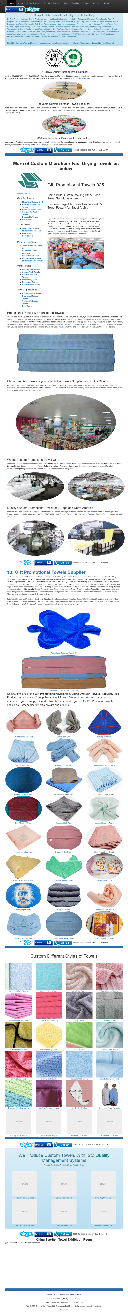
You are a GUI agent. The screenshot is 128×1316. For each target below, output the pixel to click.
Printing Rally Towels (18, 1135)
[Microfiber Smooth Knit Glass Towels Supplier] (109, 1064)
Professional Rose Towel (23, 736)
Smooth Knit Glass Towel (109, 1079)
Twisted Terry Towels (109, 1049)
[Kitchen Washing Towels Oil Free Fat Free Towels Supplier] (18, 976)
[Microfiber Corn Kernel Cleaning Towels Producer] (49, 1064)
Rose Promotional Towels (104, 852)
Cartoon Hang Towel (109, 1135)
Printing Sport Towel (24, 909)
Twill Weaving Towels (109, 991)
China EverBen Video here (79, 78)
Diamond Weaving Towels (18, 1108)
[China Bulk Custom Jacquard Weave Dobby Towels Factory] (49, 976)
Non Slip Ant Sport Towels (49, 1108)
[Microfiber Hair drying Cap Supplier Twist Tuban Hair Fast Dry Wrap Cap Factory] (79, 1093)
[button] (33, 3)
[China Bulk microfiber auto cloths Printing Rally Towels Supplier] (18, 1121)
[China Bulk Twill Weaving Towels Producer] (109, 976)
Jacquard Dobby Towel (49, 991)
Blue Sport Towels (104, 736)
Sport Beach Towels (49, 1135)
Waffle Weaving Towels (49, 1049)
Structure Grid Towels (79, 1079)
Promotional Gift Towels (104, 909)
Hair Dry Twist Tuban (79, 1108)
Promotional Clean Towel (64, 794)
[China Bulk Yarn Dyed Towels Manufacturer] (79, 976)
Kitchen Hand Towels (79, 1135)
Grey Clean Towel (64, 736)
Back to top (64, 1309)
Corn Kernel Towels (49, 1079)
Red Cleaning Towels (23, 823)
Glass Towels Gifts (23, 765)
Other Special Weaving (49, 1020)
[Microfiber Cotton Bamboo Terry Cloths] (79, 1005)
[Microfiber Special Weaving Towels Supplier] (49, 1005)
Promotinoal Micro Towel (23, 852)
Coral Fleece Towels (18, 1049)
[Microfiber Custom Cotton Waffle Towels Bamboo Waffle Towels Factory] (49, 1035)
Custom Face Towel (104, 880)
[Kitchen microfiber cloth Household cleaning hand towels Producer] (79, 1121)
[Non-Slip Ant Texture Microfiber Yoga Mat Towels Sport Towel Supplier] (49, 1093)
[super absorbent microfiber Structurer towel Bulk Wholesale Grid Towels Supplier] (79, 1064)
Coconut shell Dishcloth (18, 1020)
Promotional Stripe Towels (64, 938)
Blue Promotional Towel (23, 794)
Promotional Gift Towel (64, 765)
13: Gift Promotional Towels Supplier (46, 572)
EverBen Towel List (23, 193)
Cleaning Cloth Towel (64, 823)
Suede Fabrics (79, 1049)
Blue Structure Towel (23, 938)
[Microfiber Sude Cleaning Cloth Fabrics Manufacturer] (79, 1035)
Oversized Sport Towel (64, 852)
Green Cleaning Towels (64, 880)
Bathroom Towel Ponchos (109, 1108)
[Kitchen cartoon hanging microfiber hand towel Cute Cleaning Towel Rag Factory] (109, 1121)
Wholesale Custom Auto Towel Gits (64, 690)
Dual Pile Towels (109, 1020)
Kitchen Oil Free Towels (18, 991)
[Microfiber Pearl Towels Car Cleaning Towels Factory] (18, 1064)
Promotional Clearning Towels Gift (64, 653)
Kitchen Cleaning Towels (104, 823)
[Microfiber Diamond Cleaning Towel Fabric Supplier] (18, 1093)
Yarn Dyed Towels (79, 991)
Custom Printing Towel (104, 938)
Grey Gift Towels (63, 909)
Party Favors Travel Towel (23, 880)
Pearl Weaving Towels (18, 1079)
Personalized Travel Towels (104, 765)
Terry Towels (79, 1020)
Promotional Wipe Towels (104, 794)
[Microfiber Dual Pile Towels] (109, 1005)
